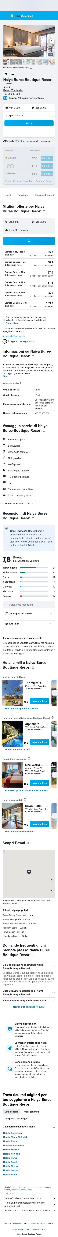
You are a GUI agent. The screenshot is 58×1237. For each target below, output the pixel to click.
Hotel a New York (11, 1153)
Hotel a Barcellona (12, 1132)
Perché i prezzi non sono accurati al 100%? (27, 1210)
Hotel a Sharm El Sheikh (15, 1137)
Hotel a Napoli (10, 1161)
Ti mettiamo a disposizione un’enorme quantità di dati (24, 1204)
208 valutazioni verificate (31, 98)
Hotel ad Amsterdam (13, 1145)
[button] (5, 16)
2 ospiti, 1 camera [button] (15, 115)
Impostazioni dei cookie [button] (14, 336)
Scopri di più (12, 322)
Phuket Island (17, 1229)
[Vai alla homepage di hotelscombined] (21, 15)
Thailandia (16, 1223)
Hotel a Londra (10, 1170)
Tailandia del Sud (37, 1223)
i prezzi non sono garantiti (21, 1189)
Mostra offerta (40, 701)
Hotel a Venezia (11, 1149)
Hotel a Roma (10, 1157)
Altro (5, 376)
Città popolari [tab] (11, 1111)
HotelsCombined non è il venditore (22, 1198)
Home (6, 1223)
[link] (21, 708)
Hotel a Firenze (10, 1166)
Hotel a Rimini (10, 1141)
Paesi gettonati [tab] (31, 1111)
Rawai (35, 1229)
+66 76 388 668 (11, 93)
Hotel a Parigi (10, 1174)
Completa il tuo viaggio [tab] (16, 1118)
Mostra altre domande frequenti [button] (29, 1006)
